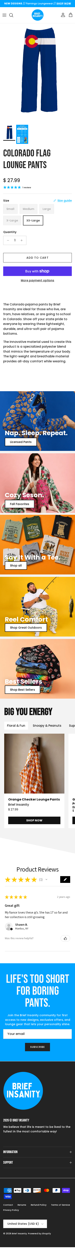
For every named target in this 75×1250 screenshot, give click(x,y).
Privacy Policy (11, 1210)
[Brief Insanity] (38, 15)
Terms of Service (60, 1204)
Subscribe (37, 1047)
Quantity (9, 232)
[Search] (13, 15)
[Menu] (4, 15)
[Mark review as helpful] (65, 938)
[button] (46, 879)
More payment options (37, 280)
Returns (22, 1204)
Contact (8, 1204)
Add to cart (37, 258)
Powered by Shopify (39, 1233)
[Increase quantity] (22, 240)
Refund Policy (38, 1204)
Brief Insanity (19, 1233)
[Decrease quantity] (6, 240)
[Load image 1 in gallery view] (37, 73)
